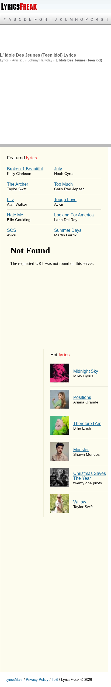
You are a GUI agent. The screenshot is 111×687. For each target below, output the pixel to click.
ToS (55, 680)
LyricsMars (14, 680)
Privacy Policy (37, 680)
